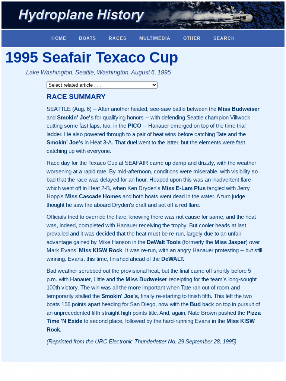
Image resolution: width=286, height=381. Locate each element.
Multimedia (155, 38)
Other (192, 38)
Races (118, 38)
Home (58, 38)
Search (224, 38)
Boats (87, 38)
